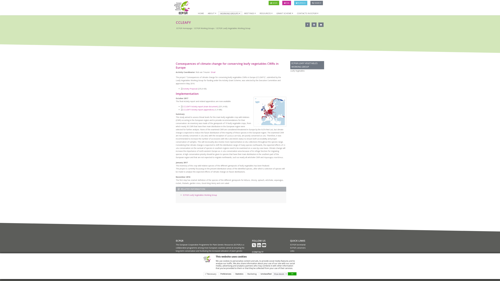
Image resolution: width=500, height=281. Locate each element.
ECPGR (179, 240)
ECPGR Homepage (184, 28)
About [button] (211, 13)
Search (317, 3)
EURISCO (301, 3)
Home (201, 13)
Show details (279, 274)
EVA (287, 3)
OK (292, 274)
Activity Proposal (190, 88)
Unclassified (266, 274)
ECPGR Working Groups (204, 28)
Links (292, 251)
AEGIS (274, 3)
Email (212, 72)
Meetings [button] (249, 13)
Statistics (239, 274)
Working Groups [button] (229, 13)
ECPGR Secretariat (298, 244)
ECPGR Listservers (298, 248)
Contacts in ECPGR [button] (307, 13)
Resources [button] (265, 13)
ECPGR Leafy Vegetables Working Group (233, 28)
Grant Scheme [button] (284, 13)
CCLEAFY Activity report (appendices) (198, 109)
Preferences (225, 274)
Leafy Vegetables (297, 71)
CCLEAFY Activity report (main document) (200, 106)
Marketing (252, 274)
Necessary (211, 274)
